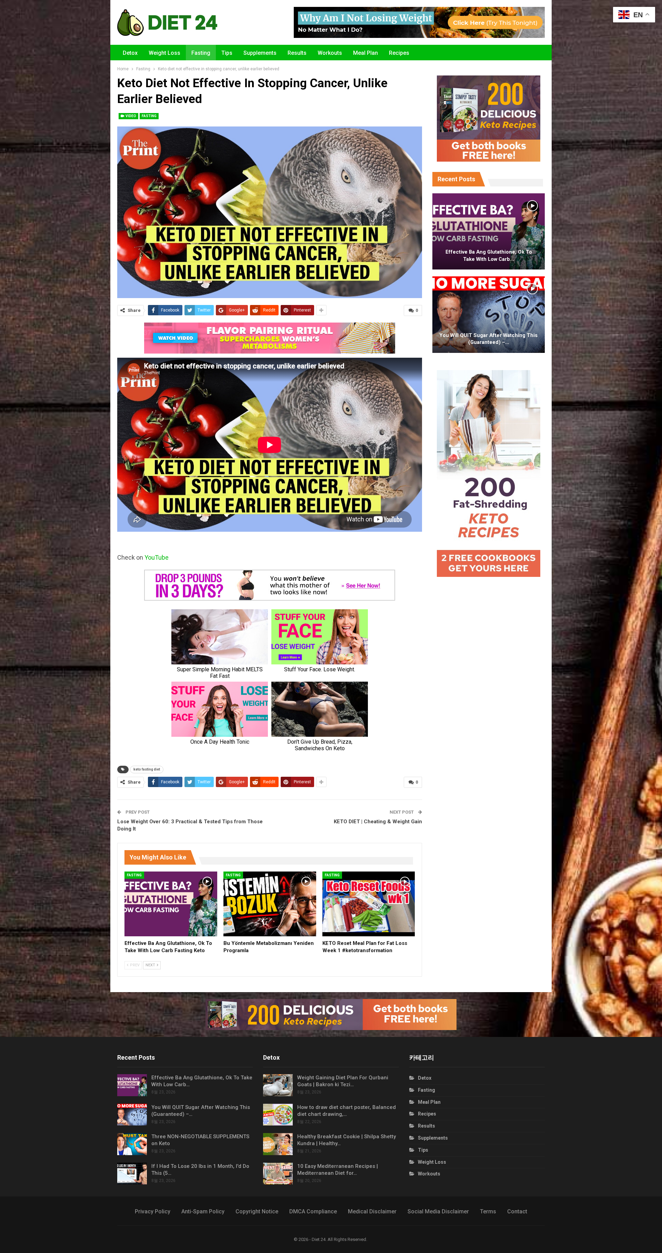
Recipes (399, 53)
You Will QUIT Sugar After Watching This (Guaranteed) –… (489, 339)
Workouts (330, 53)
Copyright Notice (256, 1211)
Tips (226, 53)
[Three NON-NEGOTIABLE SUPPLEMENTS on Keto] (132, 1144)
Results (297, 53)
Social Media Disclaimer (438, 1211)
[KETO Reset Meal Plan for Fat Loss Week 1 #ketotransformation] (368, 904)
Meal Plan (365, 53)
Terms (488, 1211)
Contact (517, 1211)
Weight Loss (164, 53)
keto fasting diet (146, 769)
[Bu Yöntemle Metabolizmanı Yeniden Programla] (269, 904)
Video (130, 116)
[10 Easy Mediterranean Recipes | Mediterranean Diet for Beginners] (278, 1174)
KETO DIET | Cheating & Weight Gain (378, 821)
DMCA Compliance (313, 1211)
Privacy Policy (152, 1211)
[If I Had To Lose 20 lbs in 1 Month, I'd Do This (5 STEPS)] (132, 1174)
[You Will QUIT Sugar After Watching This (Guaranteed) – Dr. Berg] (488, 314)
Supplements (260, 53)
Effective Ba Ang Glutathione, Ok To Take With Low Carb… (488, 255)
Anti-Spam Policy (202, 1211)
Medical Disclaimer (372, 1211)
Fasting (200, 53)
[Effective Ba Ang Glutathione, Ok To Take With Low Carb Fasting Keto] (170, 904)
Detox (130, 53)
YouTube (156, 557)
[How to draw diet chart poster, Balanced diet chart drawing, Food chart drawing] (278, 1115)
